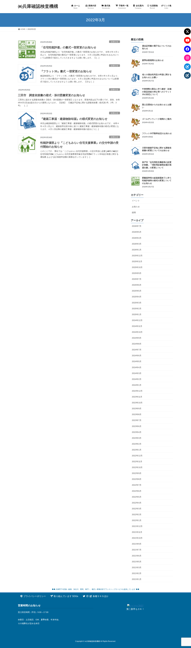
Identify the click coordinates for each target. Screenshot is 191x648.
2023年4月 (136, 432)
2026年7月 (136, 226)
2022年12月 (137, 456)
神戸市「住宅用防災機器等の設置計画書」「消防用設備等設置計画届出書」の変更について (156, 165)
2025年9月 (136, 273)
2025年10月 (137, 267)
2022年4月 (136, 503)
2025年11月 (137, 261)
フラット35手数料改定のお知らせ (157, 133)
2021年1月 (136, 579)
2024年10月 (137, 332)
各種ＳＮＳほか (100, 596)
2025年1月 (136, 314)
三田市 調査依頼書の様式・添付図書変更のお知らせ (51, 95)
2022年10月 (137, 467)
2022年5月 (136, 497)
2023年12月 (137, 391)
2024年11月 (137, 326)
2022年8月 (136, 479)
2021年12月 (137, 526)
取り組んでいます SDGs (65, 596)
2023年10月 (137, 403)
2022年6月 (136, 491)
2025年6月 (136, 285)
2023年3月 (136, 438)
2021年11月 (137, 532)
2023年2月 (136, 444)
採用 (134, 212)
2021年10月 (137, 538)
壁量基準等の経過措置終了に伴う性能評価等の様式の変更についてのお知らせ (156, 180)
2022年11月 (137, 461)
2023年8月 (136, 414)
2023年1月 (136, 450)
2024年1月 (136, 385)
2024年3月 (136, 373)
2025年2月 (136, 308)
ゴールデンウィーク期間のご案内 (156, 119)
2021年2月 (136, 573)
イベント (136, 201)
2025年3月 (136, 303)
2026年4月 (136, 238)
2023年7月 (136, 420)
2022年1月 (136, 520)
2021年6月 (136, 556)
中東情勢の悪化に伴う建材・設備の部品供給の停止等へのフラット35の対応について (156, 91)
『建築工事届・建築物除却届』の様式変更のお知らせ (73, 118)
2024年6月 (136, 355)
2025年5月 (136, 291)
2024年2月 (136, 379)
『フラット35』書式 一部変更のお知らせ (66, 71)
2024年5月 (136, 361)
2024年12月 (137, 320)
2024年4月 (136, 367)
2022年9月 (136, 473)
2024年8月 (136, 344)
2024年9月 (136, 338)
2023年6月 (136, 426)
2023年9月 (136, 408)
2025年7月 (136, 279)
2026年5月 (136, 232)
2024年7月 (136, 350)
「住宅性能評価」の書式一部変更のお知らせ (68, 47)
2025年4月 (136, 297)
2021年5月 (136, 561)
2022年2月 (136, 514)
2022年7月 (136, 485)
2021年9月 (136, 544)
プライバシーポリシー (34, 596)
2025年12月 (137, 255)
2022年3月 (136, 508)
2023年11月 (137, 397)
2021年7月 (136, 550)
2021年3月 (136, 567)
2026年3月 (136, 244)
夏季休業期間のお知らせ (153, 60)
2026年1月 (136, 250)
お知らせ (114, 42)
